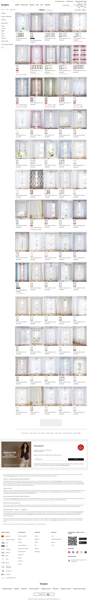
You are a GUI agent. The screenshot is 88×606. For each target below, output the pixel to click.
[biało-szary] (17, 162)
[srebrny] (77, 35)
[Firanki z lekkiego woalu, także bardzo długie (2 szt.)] (36, 54)
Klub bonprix (20, 554)
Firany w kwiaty (41, 433)
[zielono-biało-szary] (65, 35)
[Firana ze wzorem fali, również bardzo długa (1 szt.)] (51, 396)
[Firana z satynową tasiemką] (36, 149)
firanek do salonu (15, 498)
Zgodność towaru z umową (79, 588)
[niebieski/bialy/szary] (53, 35)
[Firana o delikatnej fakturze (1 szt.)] (36, 22)
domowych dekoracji (31, 492)
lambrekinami (54, 520)
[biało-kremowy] (31, 162)
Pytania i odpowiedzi (22, 536)
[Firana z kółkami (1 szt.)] (51, 119)
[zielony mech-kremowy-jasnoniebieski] (46, 99)
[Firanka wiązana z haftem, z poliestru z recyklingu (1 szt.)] (36, 336)
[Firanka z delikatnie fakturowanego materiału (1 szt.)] (22, 366)
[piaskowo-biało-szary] (48, 35)
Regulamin (16, 588)
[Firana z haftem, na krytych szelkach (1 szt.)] (51, 272)
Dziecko (36, 542)
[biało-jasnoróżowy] (46, 285)
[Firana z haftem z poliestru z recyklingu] (51, 209)
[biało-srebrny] (63, 192)
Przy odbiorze (8, 571)
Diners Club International (8, 566)
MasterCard (8, 536)
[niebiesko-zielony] (17, 99)
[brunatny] (63, 99)
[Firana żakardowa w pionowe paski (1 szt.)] (80, 336)
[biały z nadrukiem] (74, 379)
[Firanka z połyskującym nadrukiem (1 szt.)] (65, 272)
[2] (22, 31)
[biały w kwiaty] (74, 285)
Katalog (19, 558)
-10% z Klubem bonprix (59, 1)
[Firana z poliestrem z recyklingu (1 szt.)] (80, 272)
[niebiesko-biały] (60, 254)
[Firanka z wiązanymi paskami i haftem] (65, 119)
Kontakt (19, 564)
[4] (38, 31)
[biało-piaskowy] (31, 349)
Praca (52, 545)
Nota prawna (56, 588)
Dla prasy (53, 542)
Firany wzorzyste (33, 433)
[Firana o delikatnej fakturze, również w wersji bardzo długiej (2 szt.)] (22, 272)
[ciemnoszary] (79, 67)
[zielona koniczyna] (41, 67)
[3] (23, 31)
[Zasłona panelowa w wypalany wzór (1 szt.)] (80, 119)
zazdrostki (59, 481)
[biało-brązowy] (46, 254)
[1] (20, 31)
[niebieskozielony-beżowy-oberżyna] (17, 285)
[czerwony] (74, 67)
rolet (40, 513)
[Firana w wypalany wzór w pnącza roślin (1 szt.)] (51, 336)
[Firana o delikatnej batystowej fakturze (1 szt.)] (22, 22)
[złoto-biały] (60, 285)
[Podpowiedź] (53, 10)
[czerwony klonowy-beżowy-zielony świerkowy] (31, 35)
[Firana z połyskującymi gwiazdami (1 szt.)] (80, 209)
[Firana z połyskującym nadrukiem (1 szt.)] (65, 336)
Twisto (7, 559)
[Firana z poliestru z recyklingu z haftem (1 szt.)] (51, 149)
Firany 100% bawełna (67, 433)
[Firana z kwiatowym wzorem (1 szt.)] (80, 149)
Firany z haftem (58, 433)
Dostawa (20, 542)
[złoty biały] (74, 222)
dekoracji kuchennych (79, 511)
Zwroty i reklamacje (22, 545)
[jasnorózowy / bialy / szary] (46, 35)
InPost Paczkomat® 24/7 (11, 578)
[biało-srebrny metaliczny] (74, 409)
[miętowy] (22, 35)
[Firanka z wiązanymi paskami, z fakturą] (22, 209)
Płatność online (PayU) (10, 539)
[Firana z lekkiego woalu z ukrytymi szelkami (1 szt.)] (65, 87)
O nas (52, 536)
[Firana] (22, 54)
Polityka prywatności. (65, 465)
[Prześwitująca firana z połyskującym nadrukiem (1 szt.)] (65, 209)
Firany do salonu (24, 433)
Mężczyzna (37, 539)
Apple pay (8, 552)
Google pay (8, 549)
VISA (7, 543)
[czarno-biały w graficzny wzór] (31, 192)
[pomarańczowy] (36, 67)
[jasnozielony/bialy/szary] (51, 35)
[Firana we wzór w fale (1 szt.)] (65, 149)
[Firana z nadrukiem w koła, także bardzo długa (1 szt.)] (51, 242)
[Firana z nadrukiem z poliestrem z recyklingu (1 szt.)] (22, 242)
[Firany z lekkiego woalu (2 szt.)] (80, 22)
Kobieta (36, 536)
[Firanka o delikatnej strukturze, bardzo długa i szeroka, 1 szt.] (80, 242)
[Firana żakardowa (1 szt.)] (22, 119)
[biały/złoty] (17, 67)
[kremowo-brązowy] (17, 379)
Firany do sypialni (49, 433)
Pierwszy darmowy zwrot (23, 548)
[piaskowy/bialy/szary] (60, 35)
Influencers (20, 561)
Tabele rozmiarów (21, 551)
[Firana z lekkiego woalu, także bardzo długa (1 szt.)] (65, 22)
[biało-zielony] (74, 162)
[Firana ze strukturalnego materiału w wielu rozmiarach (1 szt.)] (36, 272)
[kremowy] (79, 35)
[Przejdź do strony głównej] (8, 5)
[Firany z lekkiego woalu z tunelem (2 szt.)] (51, 54)
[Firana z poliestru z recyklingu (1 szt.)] (51, 87)
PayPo (7, 555)
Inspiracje (37, 548)
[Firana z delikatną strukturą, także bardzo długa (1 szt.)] (22, 179)
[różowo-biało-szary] (63, 35)
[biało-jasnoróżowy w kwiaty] (31, 132)
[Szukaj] (74, 5)
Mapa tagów (37, 551)
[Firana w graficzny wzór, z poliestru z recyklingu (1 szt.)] (36, 179)
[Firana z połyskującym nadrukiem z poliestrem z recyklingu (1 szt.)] (80, 396)
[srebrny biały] (63, 162)
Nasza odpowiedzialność (56, 539)
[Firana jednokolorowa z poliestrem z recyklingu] (80, 179)
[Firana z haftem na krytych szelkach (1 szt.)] (36, 209)
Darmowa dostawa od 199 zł (81, 1)
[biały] (17, 35)
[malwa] (31, 67)
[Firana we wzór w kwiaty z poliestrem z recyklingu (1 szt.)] (36, 119)
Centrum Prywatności (34, 588)
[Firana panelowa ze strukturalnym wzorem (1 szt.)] (65, 306)
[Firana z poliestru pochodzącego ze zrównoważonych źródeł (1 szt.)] (65, 242)
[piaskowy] (39, 67)
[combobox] (67, 5)
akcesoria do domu (56, 492)
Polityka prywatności (7, 588)
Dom (36, 545)
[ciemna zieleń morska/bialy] (60, 162)
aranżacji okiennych (12, 476)
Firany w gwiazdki (76, 433)
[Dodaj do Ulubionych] (27, 13)
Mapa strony (24, 588)
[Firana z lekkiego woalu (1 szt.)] (80, 54)
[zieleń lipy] (34, 67)
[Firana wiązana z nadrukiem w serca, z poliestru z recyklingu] (22, 149)
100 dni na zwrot (69, 1)
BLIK (7, 546)
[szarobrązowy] (19, 35)
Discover (7, 562)
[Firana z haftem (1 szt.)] (80, 87)
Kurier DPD (8, 574)
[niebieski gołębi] (82, 67)
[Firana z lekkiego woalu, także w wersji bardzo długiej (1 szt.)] (51, 22)
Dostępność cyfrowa (46, 588)
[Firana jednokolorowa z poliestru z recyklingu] (80, 306)
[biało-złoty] (60, 192)
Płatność (20, 539)
